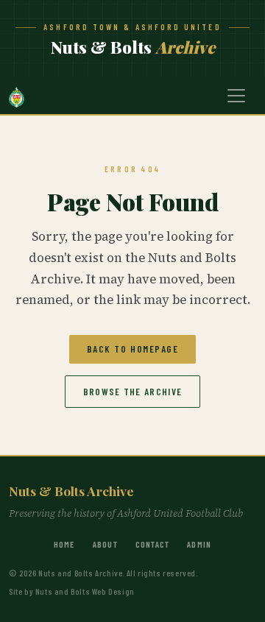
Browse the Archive (132, 391)
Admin (199, 544)
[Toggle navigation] (236, 96)
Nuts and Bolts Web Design (85, 591)
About (105, 544)
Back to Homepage (133, 349)
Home (64, 544)
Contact (152, 544)
